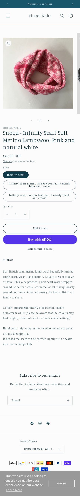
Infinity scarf (16, 174)
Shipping (7, 161)
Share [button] (10, 259)
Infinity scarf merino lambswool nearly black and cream (39, 196)
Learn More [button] (14, 490)
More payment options (40, 249)
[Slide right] (48, 121)
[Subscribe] (68, 400)
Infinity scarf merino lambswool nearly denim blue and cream (39, 185)
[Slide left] (32, 121)
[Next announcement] (73, 4)
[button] (8, 15)
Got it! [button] (61, 483)
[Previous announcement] (7, 4)
